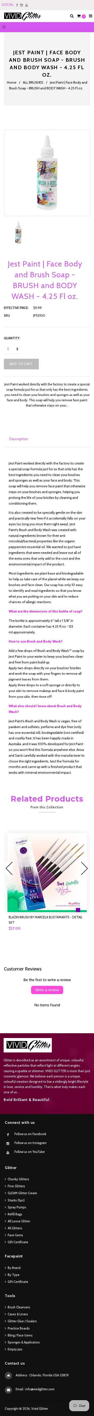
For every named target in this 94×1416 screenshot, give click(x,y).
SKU (7, 315)
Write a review (47, 990)
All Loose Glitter (19, 1221)
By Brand (14, 1268)
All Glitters (15, 1228)
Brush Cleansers (19, 1307)
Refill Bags (15, 1214)
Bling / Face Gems (20, 1335)
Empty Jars (15, 1349)
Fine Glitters (16, 1186)
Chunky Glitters (18, 1179)
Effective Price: (16, 308)
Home (11, 82)
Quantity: (12, 338)
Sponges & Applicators (24, 1342)
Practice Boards (19, 1328)
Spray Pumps (17, 1207)
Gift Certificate (18, 1242)
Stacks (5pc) (16, 1200)
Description (18, 439)
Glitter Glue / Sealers (22, 1321)
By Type (14, 1275)
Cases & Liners (18, 1314)
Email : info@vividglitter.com (35, 1389)
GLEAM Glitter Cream (22, 1193)
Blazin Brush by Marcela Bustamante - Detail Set (45, 919)
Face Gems (15, 1235)
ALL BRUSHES (33, 82)
